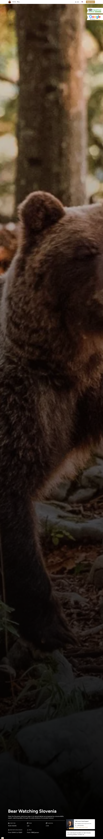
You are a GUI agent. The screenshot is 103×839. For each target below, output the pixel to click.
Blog (18, 2)
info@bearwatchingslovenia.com (84, 823)
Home (14, 2)
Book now (90, 2)
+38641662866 (80, 825)
